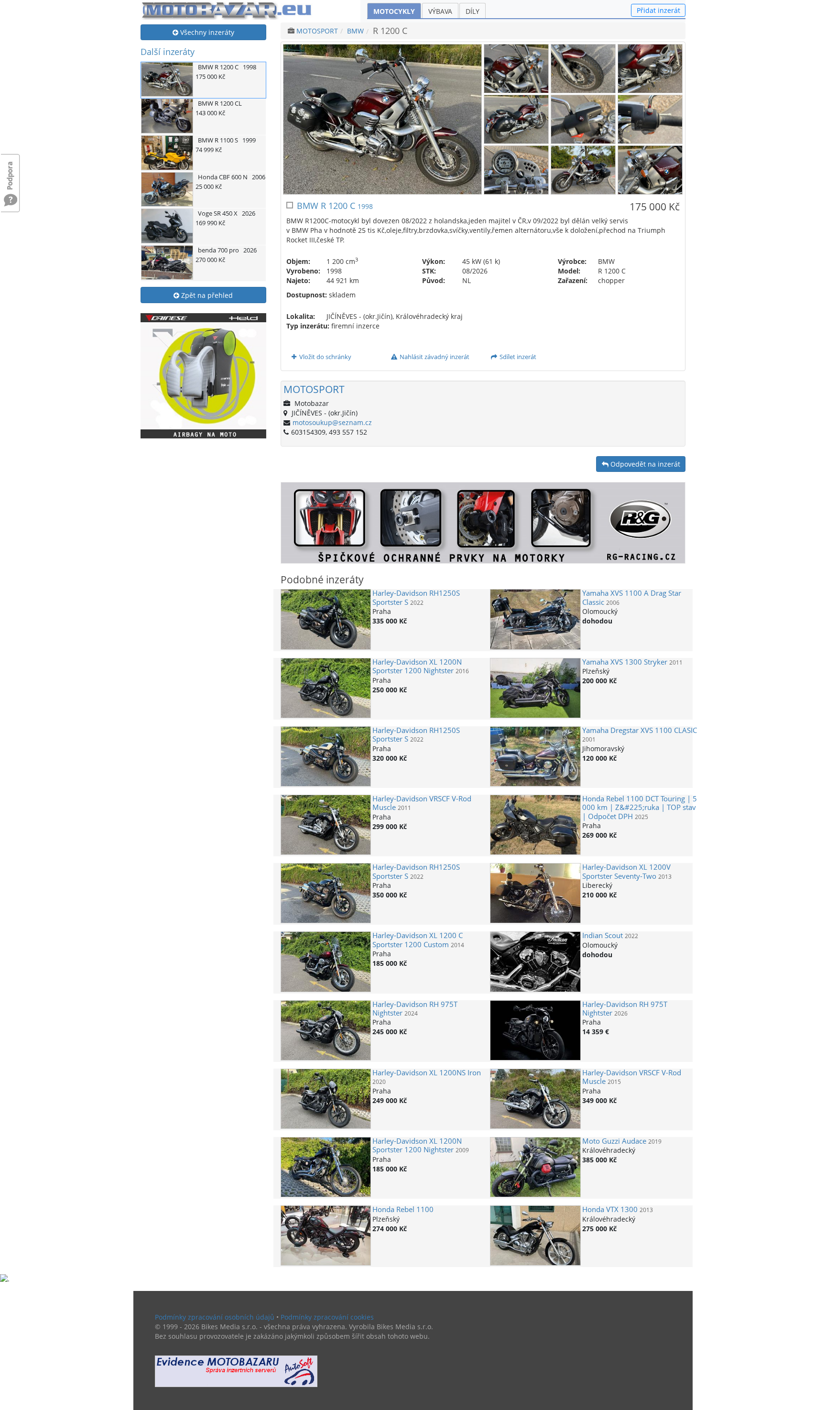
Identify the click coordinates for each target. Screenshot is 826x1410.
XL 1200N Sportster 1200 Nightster (417, 666)
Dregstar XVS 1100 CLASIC (639, 730)
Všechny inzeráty (206, 32)
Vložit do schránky (324, 356)
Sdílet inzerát (517, 356)
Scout (602, 935)
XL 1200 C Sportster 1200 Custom (417, 939)
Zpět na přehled (206, 295)
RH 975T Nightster (414, 1008)
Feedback (10, 171)
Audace (614, 1141)
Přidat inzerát (658, 10)
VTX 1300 (610, 1209)
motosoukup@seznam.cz (332, 422)
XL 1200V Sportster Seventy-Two (626, 871)
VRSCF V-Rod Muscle (421, 803)
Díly (472, 11)
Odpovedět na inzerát (644, 464)
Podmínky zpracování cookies (327, 1317)
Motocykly (394, 11)
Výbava (440, 11)
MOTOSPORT (317, 30)
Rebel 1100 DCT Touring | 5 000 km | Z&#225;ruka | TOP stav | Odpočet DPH (639, 807)
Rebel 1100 (403, 1209)
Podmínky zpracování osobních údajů (214, 1317)
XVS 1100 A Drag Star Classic (631, 597)
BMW (355, 30)
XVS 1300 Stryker (624, 662)
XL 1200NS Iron (426, 1073)
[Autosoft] (236, 1371)
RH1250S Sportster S (416, 597)
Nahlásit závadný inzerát (433, 356)
